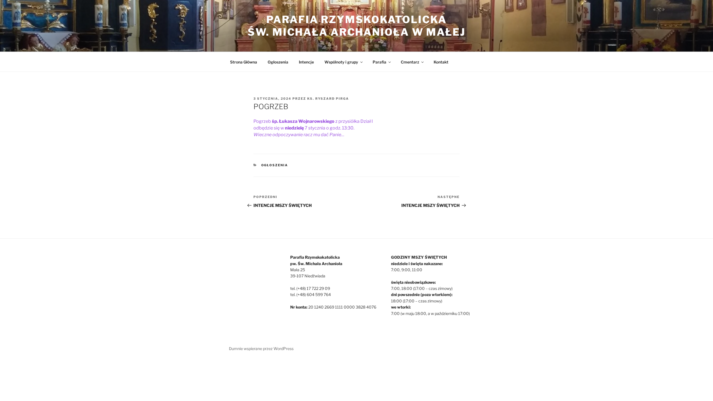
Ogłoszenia (278, 62)
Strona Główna (243, 62)
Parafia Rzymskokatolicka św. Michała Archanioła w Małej (356, 25)
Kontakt (441, 62)
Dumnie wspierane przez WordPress (261, 348)
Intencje (306, 62)
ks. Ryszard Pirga (328, 99)
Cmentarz (410, 62)
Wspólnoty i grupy (341, 62)
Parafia (379, 62)
